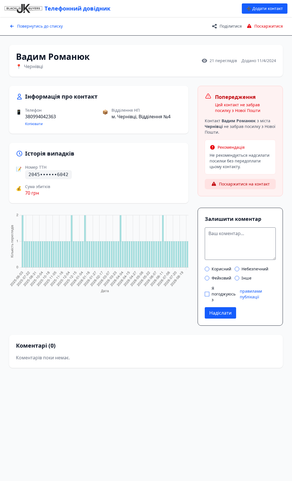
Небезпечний (255, 269)
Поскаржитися (268, 26)
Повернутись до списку (40, 26)
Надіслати (220, 313)
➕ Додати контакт (264, 8)
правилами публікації (251, 293)
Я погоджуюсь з (237, 294)
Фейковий (221, 278)
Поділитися (231, 26)
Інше (247, 278)
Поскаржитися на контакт (244, 184)
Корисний (221, 269)
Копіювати (34, 124)
